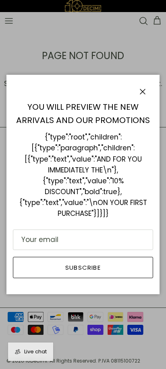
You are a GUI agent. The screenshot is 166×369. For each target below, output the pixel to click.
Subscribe (83, 267)
